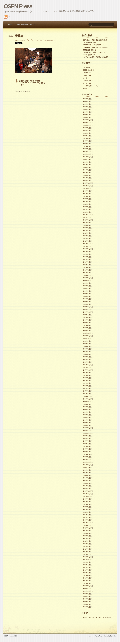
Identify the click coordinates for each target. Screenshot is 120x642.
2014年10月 (87, 465)
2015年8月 (86, 438)
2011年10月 (87, 559)
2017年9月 (86, 372)
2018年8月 (86, 344)
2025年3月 (86, 143)
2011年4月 (86, 575)
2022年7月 (86, 228)
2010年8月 (86, 596)
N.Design (113, 636)
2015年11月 (87, 430)
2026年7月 (86, 101)
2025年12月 (87, 120)
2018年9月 (86, 341)
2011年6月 (86, 570)
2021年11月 (87, 246)
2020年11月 (87, 278)
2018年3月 (86, 357)
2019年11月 (87, 309)
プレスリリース (88, 80)
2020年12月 (87, 275)
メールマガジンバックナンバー (93, 86)
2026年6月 (86, 104)
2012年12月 (87, 523)
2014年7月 (86, 473)
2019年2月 (86, 330)
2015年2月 (86, 454)
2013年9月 (86, 499)
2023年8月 (86, 193)
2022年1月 (86, 241)
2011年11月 (87, 557)
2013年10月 (87, 496)
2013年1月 (86, 520)
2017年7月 (86, 378)
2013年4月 (86, 512)
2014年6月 (86, 475)
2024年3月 (86, 175)
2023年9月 (86, 191)
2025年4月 (86, 141)
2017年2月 (86, 391)
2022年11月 (87, 217)
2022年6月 (86, 230)
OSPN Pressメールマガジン (26, 24)
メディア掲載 (87, 83)
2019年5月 (86, 322)
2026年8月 (86, 99)
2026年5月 (86, 107)
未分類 (85, 88)
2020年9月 (86, 283)
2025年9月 (86, 128)
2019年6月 (86, 320)
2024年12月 (87, 151)
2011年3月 (86, 578)
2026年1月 (86, 117)
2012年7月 (86, 536)
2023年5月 (86, 201)
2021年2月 (86, 270)
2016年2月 (86, 423)
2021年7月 (86, 257)
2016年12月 (87, 396)
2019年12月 (87, 307)
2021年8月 (86, 254)
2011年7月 (86, 567)
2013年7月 (86, 504)
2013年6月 (86, 507)
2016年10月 (87, 401)
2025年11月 (87, 122)
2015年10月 (87, 433)
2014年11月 (87, 462)
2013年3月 (86, 515)
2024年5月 (86, 170)
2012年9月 (86, 530)
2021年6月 (86, 259)
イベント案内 (87, 75)
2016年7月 (86, 409)
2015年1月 (86, 457)
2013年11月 (87, 494)
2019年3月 (86, 328)
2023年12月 (87, 183)
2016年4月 (86, 417)
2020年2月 (86, 301)
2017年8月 (86, 375)
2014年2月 (86, 486)
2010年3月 (86, 602)
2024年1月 (86, 180)
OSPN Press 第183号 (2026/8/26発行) (95, 40)
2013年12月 (87, 491)
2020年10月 (87, 280)
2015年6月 (86, 444)
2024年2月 (86, 178)
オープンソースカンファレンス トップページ (97, 617)
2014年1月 (86, 488)
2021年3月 (86, 267)
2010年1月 (86, 607)
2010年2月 (86, 604)
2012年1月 (86, 551)
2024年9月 (86, 159)
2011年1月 (86, 583)
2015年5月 (86, 446)
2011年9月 (86, 562)
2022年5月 (86, 233)
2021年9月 (86, 251)
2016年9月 (86, 404)
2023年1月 (86, 212)
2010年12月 (87, 586)
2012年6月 (86, 538)
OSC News (86, 67)
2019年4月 (86, 325)
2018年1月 (86, 362)
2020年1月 (86, 304)
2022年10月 (87, 220)
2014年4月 (86, 480)
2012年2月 (86, 549)
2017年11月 (87, 367)
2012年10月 (87, 528)
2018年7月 (86, 346)
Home (10, 24)
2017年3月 (86, 388)
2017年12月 (87, 365)
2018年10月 (87, 338)
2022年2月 (86, 238)
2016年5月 (86, 415)
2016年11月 (87, 399)
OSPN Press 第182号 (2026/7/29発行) (95, 47)
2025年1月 (86, 149)
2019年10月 (87, 312)
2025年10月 (87, 125)
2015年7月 (86, 441)
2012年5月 (86, 541)
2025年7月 (86, 133)
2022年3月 (86, 236)
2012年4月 (86, 544)
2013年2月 (86, 517)
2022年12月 (87, 215)
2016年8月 (86, 407)
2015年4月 (86, 449)
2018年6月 (86, 349)
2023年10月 (87, 188)
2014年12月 (87, 459)
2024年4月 (86, 173)
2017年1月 (86, 394)
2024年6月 (86, 167)
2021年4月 (86, 265)
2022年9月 (86, 222)
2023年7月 (86, 196)
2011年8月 (86, 565)
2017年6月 (86, 380)
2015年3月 (86, 451)
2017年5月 (86, 383)
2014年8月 (86, 470)
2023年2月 (86, 209)
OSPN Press (18, 6)
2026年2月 (86, 115)
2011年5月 (86, 573)
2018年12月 (87, 333)
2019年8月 (86, 317)
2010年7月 (86, 599)
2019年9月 (86, 315)
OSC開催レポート (88, 70)
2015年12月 (87, 428)
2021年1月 (86, 272)
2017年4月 (86, 386)
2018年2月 (86, 359)
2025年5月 (86, 138)
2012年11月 (87, 525)
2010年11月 (87, 588)
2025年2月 (86, 146)
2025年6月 (86, 136)
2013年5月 (86, 509)
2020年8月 (86, 286)
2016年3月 (86, 420)
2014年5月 (86, 478)
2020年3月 (86, 299)
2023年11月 (87, 186)
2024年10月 (87, 157)
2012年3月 (86, 546)
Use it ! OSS (87, 73)
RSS (10, 17)
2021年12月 (87, 243)
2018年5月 (86, 351)
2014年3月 (86, 483)
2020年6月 (86, 291)
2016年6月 (86, 412)
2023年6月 (86, 199)
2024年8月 (86, 162)
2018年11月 (87, 336)
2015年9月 (86, 436)
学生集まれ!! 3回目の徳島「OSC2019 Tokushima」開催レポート (32, 83)
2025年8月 (86, 130)
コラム (85, 78)
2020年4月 (86, 296)
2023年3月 (86, 207)
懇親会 (19, 35)
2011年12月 (87, 554)
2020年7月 (86, 288)
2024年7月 (86, 165)
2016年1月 (86, 425)
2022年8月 (86, 225)
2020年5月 (86, 294)
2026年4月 (86, 109)
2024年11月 (87, 154)
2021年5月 (86, 262)
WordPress (99, 636)
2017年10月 (87, 370)
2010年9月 (86, 594)
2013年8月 (86, 501)
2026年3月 (86, 112)
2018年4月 (86, 354)
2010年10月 (87, 591)
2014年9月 (86, 467)
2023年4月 (86, 204)
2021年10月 (87, 249)
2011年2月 (86, 580)
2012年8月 (86, 533)
